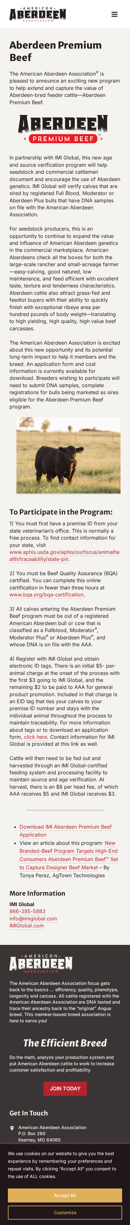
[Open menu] (114, 14)
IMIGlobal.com (26, 925)
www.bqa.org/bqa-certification (46, 594)
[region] (65, 1184)
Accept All (65, 1195)
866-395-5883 (27, 911)
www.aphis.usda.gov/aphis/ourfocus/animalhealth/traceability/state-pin (64, 555)
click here (35, 737)
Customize (65, 1212)
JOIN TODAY (65, 1088)
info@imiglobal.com (33, 918)
